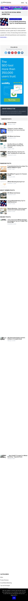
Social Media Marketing (15, 19)
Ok (14, 598)
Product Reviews (4, 580)
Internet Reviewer (11, 122)
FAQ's (1, 577)
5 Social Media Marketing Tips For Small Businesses (17, 22)
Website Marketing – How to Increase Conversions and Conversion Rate (17, 209)
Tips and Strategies (5, 585)
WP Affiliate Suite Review (13, 136)
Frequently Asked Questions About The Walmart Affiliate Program (17, 167)
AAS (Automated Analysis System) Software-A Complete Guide (16, 338)
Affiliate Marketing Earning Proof (15, 181)
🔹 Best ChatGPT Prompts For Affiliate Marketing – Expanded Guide (17, 456)
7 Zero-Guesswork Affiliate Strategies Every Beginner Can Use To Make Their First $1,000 (17, 221)
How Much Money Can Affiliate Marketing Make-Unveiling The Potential (15, 145)
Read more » (3, 37)
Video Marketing (4, 588)
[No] (26, 595)
